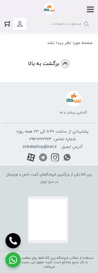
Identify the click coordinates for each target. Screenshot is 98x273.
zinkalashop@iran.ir (39, 147)
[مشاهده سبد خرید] (8, 24)
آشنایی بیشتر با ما (73, 112)
